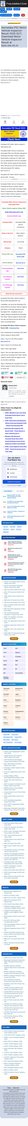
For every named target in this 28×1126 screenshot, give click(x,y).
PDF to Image (18, 742)
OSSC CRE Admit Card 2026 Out (14, 870)
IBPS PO (19, 526)
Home (2, 9)
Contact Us (16, 1088)
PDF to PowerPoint (8, 742)
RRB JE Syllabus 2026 (11, 1070)
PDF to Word (6, 739)
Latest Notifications (6, 15)
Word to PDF (6, 734)
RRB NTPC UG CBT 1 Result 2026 (14, 897)
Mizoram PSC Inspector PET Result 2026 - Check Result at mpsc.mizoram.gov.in (15, 431)
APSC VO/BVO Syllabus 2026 (13, 1055)
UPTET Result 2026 (10, 936)
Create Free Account (14, 482)
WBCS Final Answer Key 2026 (13, 958)
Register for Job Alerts (14, 294)
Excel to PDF (15, 734)
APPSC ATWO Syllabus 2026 (13, 1044)
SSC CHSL (12, 526)
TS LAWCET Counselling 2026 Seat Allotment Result (15, 502)
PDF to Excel (15, 739)
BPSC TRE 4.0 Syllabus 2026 (13, 1041)
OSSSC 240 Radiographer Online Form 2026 (15, 517)
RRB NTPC (6, 532)
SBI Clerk (18, 529)
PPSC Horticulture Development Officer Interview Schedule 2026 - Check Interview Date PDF (15, 423)
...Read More (11, 396)
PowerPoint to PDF (8, 737)
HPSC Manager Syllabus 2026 (13, 1067)
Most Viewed (20, 491)
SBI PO (12, 529)
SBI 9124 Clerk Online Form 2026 (14, 602)
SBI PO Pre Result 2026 (11, 895)
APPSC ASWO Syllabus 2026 (13, 1046)
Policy (9, 1088)
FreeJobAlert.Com (16, 3)
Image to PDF (18, 737)
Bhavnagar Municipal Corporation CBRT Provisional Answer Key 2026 (14, 961)
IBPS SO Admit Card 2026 (12, 843)
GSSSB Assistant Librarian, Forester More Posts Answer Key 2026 (14, 967)
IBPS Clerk (6, 529)
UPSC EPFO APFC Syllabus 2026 (14, 1035)
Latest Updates (8, 491)
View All (14, 638)
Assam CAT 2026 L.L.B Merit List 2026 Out (15, 512)
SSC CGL (6, 526)
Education (16, 15)
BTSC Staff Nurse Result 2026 (13, 904)
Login (23, 15)
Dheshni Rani (6, 118)
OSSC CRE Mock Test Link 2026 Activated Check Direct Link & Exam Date (15, 415)
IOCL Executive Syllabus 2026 (13, 1061)
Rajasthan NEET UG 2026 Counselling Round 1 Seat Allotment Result (14, 496)
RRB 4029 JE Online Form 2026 (14, 600)
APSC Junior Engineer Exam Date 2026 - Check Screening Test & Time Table (16, 449)
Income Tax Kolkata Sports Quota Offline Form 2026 (16, 507)
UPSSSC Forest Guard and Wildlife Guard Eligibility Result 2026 (13, 912)
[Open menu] (9, 9)
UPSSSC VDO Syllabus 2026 (13, 1052)
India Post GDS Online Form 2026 (14, 589)
